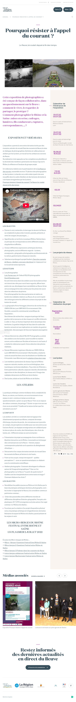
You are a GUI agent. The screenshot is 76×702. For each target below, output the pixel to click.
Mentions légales (7, 697)
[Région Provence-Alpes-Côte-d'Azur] (41, 685)
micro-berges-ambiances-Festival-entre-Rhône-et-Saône (26, 553)
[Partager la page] (72, 17)
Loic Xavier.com (10, 275)
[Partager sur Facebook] (72, 20)
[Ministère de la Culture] (64, 685)
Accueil (5, 16)
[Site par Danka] (72, 697)
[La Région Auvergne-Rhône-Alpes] (24, 685)
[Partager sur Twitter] (72, 23)
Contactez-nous (68, 2)
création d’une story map (37, 358)
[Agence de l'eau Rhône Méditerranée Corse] (56, 685)
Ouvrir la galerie (37, 576)
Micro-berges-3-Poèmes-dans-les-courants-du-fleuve (24, 550)
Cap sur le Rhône (56, 2)
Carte (57, 9)
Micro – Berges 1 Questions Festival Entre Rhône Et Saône (25, 542)
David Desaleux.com (11, 278)
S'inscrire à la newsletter (36, 667)
